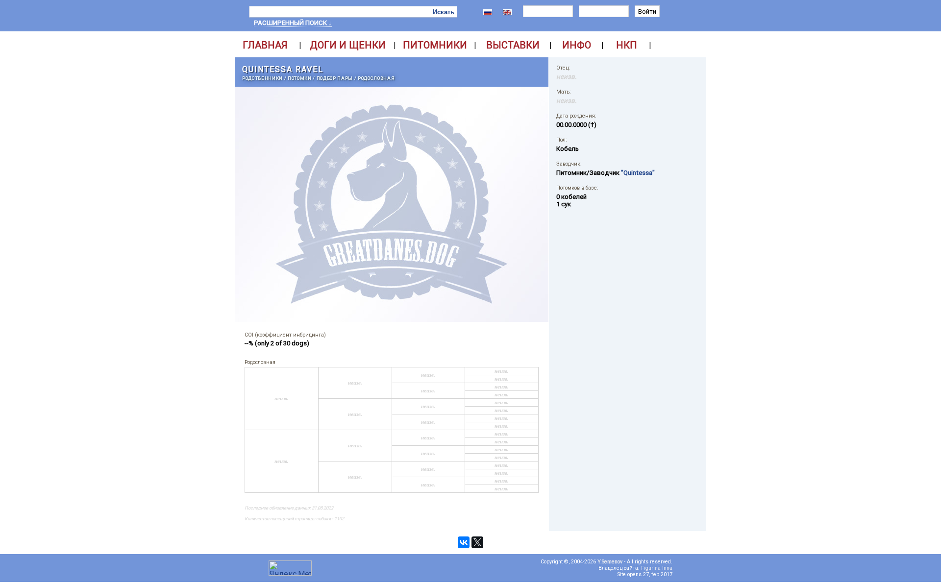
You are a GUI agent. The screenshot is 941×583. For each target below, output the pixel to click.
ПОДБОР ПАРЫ (335, 78)
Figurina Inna (656, 568)
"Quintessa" (638, 172)
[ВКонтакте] (464, 542)
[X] (477, 542)
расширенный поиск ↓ (293, 22)
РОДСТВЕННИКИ (262, 78)
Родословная (376, 78)
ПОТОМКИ (300, 78)
